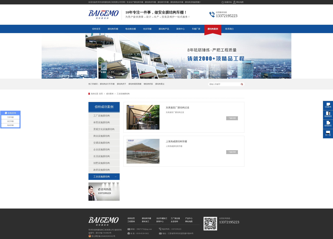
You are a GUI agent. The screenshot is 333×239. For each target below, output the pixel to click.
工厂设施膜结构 (101, 115)
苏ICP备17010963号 (103, 233)
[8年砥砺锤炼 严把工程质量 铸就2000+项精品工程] (166, 78)
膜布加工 (145, 221)
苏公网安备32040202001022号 (103, 236)
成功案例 (110, 94)
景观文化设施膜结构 (103, 129)
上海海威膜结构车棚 (176, 141)
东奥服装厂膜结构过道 (177, 107)
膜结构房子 (121, 84)
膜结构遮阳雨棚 (135, 84)
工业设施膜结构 (123, 94)
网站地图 (240, 2)
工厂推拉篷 (175, 218)
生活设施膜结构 (101, 156)
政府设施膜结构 (101, 170)
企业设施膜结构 (101, 149)
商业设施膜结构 (101, 136)
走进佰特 (174, 221)
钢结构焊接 (148, 84)
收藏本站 (228, 2)
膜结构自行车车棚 (107, 84)
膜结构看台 (159, 84)
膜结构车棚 (146, 218)
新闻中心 (160, 221)
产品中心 (189, 218)
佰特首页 (131, 218)
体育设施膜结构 (101, 122)
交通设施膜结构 (101, 142)
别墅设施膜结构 (101, 163)
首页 (101, 94)
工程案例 (131, 221)
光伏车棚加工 (161, 218)
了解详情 (232, 118)
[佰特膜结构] (210, 223)
